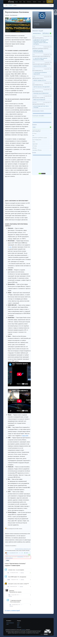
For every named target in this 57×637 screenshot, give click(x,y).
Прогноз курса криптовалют (40, 56)
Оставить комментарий (12, 610)
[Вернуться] (55, 14)
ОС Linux (34, 133)
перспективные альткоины (11, 550)
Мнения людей (37, 31)
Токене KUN (25, 435)
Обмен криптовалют (39, 99)
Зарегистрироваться (10, 622)
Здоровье (35, 143)
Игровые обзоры (37, 150)
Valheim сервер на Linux (39, 80)
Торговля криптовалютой (41, 93)
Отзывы (34, 146)
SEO (33, 135)
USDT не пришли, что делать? (41, 86)
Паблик (10, 5)
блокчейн (23, 550)
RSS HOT (42, 110)
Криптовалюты (39, 21)
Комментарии (37, 33)
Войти (50, 1)
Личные (15, 5)
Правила (34, 1)
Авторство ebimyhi (37, 104)
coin (33, 54)
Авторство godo (37, 37)
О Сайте (39, 1)
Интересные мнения (36, 110)
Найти (51, 5)
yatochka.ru (24, 629)
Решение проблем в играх (39, 48)
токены (17, 550)
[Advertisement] (21, 189)
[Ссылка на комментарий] (19, 572)
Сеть (33, 141)
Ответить (22, 572)
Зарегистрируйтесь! (9, 557)
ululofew (34, 96)
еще (44, 1)
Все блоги (34, 152)
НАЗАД (7, 560)
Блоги (20, 1)
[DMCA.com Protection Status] (42, 174)
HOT (6, 5)
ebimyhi (34, 102)
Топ (34, 127)
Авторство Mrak (37, 78)
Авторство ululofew (38, 97)
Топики (16, 1)
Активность (29, 1)
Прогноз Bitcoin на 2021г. (40, 66)
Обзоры (34, 148)
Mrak (33, 46)
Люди (24, 1)
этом (10, 247)
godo (33, 36)
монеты (20, 550)
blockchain (27, 550)
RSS (34, 27)
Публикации (46, 33)
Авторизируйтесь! (20, 556)
